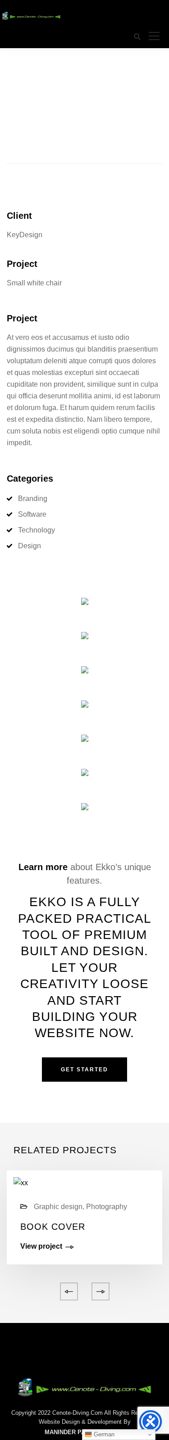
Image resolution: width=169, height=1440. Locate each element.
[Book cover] (21, 1183)
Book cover (52, 1227)
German (103, 1434)
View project (41, 1246)
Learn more (43, 867)
